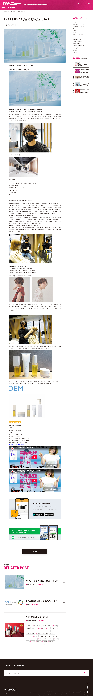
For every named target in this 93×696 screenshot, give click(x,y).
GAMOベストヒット (77, 41)
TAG (14, 665)
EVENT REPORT (76, 43)
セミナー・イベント (77, 32)
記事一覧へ (34, 551)
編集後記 (75, 50)
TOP (2, 11)
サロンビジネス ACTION (78, 24)
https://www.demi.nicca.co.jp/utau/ (18, 442)
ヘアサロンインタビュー (78, 37)
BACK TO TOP (87, 689)
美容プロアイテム (77, 39)
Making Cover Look (77, 48)
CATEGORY (7, 665)
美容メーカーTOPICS (78, 35)
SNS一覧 (22, 665)
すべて (74, 22)
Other (74, 30)
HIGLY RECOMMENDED (78, 45)
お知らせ (75, 52)
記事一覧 (7, 11)
